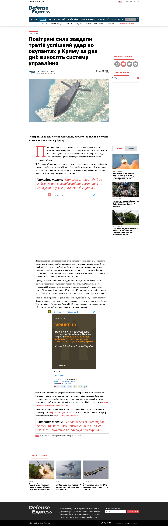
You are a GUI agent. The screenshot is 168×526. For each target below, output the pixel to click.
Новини (36, 33)
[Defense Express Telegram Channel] (138, 2)
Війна (41, 436)
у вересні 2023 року (57, 412)
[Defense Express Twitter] (135, 2)
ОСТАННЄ (118, 149)
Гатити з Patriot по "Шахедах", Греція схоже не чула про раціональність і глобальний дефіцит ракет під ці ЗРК (124, 176)
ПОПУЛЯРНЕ (130, 149)
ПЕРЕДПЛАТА (128, 523)
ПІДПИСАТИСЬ (133, 511)
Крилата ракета (76, 436)
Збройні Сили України (63, 436)
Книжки (88, 24)
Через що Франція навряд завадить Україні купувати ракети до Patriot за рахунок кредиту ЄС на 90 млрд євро (39, 486)
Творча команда (56, 24)
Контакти (111, 24)
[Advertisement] (100, 10)
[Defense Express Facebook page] (127, 2)
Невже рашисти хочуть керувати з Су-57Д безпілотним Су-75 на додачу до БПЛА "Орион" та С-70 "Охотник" (95, 486)
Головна (31, 33)
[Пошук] (137, 19)
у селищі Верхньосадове (68, 416)
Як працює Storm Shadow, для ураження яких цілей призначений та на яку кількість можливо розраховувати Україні (71, 426)
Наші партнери (98, 24)
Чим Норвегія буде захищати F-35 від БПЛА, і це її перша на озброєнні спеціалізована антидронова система (125, 231)
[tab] (118, 148)
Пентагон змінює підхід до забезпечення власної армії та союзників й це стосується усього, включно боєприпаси (69, 184)
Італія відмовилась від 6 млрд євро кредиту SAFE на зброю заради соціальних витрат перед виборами (125, 203)
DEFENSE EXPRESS (45, 71)
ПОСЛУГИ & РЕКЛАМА (118, 523)
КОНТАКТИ (136, 523)
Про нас (44, 24)
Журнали (69, 24)
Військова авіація (50, 436)
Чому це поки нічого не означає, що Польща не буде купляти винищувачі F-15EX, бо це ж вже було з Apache (68, 486)
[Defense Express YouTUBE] (131, 2)
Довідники (79, 24)
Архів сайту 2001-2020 (126, 24)
